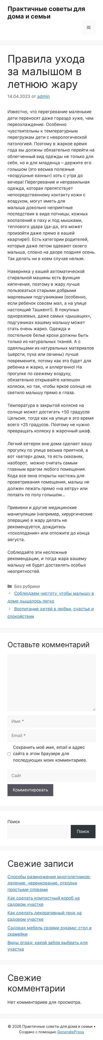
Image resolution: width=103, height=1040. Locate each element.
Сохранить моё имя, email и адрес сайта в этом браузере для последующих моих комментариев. (50, 754)
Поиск (14, 821)
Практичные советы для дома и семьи (46, 12)
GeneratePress (70, 1031)
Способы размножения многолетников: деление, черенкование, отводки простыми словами (49, 883)
